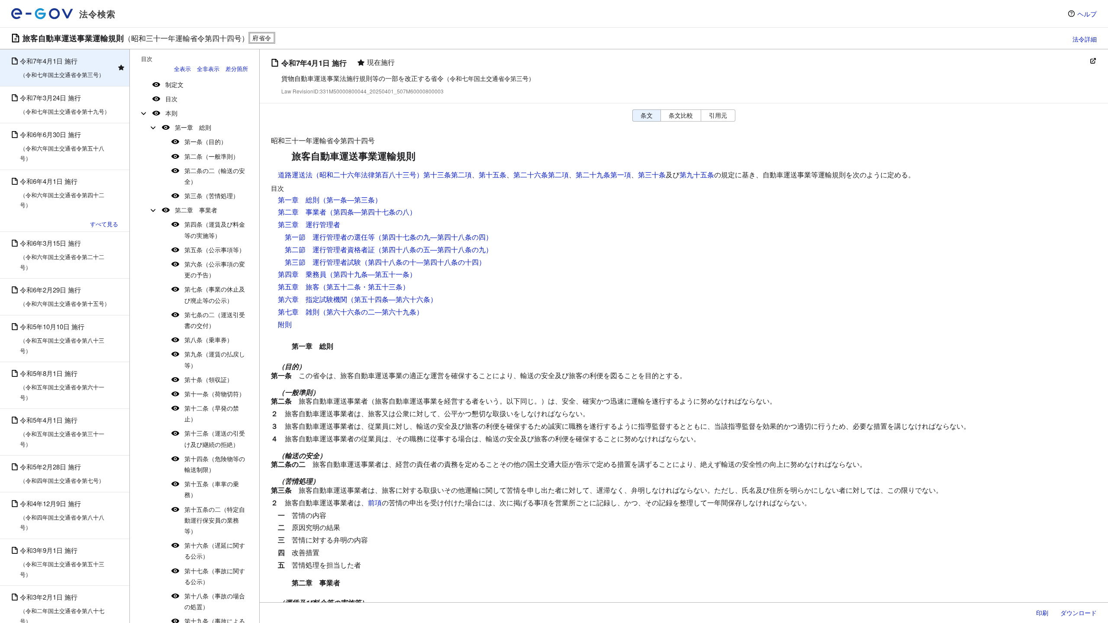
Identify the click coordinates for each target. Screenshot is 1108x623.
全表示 (182, 68)
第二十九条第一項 (603, 175)
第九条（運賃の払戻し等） (214, 359)
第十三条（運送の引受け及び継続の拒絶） (214, 438)
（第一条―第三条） (350, 200)
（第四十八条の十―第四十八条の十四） (423, 262)
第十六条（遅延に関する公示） (214, 550)
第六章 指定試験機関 (312, 299)
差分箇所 (236, 68)
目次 (171, 98)
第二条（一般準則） (211, 156)
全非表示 (208, 68)
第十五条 (492, 175)
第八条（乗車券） (208, 339)
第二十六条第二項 (541, 175)
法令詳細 (1085, 39)
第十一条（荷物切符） (214, 393)
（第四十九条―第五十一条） (371, 274)
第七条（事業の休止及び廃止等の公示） (214, 294)
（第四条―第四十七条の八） (371, 212)
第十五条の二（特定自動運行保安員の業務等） (214, 520)
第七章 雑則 (298, 312)
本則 (171, 113)
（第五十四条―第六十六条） (392, 299)
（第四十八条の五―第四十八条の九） (434, 249)
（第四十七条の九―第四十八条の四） (434, 237)
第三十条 (652, 175)
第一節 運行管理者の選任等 (330, 237)
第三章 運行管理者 (309, 224)
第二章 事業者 (196, 210)
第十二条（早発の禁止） (211, 413)
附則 (285, 324)
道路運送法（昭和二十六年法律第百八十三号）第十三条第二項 (375, 175)
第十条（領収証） (208, 379)
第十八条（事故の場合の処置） (214, 601)
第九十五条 (697, 175)
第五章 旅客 (298, 287)
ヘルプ (1087, 13)
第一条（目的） (205, 141)
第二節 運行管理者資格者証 (330, 249)
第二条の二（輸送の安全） (214, 176)
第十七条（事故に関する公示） (214, 576)
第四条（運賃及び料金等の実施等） (214, 229)
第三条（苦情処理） (211, 195)
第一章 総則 (193, 127)
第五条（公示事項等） (214, 249)
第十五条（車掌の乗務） (211, 489)
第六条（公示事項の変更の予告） (214, 269)
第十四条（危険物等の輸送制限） (214, 464)
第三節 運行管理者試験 (323, 262)
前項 (375, 502)
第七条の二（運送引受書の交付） (214, 320)
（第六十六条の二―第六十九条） (371, 312)
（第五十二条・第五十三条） (364, 287)
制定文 (174, 84)
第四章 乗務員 (302, 274)
